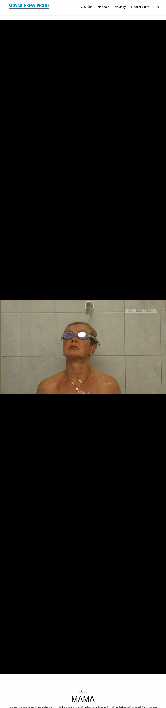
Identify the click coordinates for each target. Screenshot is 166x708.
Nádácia (103, 6)
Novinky (120, 6)
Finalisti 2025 (140, 6)
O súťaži (86, 6)
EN (157, 6)
